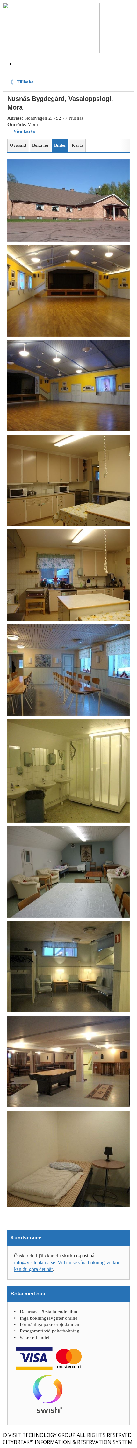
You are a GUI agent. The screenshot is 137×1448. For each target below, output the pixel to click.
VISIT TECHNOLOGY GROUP (42, 1434)
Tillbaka (24, 81)
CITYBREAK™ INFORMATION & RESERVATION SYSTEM (68, 1441)
